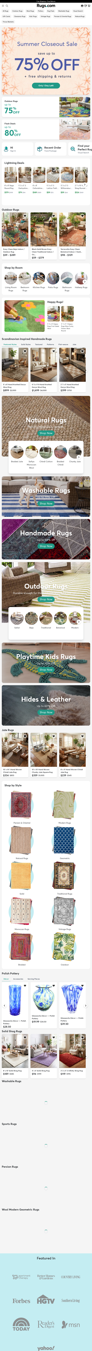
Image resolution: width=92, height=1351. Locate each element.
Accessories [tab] (18, 979)
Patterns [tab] (50, 344)
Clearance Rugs (19, 16)
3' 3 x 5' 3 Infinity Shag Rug (72, 1071)
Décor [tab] (6, 979)
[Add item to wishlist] (25, 216)
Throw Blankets (8, 22)
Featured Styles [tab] (10, 344)
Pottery (40, 11)
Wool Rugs (30, 11)
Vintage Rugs (45, 16)
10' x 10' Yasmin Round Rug (43, 1326)
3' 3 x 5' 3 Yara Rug (68, 1120)
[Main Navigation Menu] (3, 6)
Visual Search (78, 11)
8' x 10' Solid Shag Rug (12, 1071)
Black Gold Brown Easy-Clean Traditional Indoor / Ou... (43, 252)
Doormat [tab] (23, 1341)
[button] (85, 184)
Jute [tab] (74, 344)
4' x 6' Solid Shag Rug (41, 1071)
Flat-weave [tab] (63, 344)
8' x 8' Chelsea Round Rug (14, 1326)
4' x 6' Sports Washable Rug (43, 1170)
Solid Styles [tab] (26, 344)
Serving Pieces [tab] (34, 979)
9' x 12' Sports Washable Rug (15, 1170)
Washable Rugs (63, 11)
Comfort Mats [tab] (9, 1341)
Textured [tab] (38, 344)
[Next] (85, 236)
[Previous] (4, 236)
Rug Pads (50, 11)
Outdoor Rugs (17, 11)
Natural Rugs (79, 16)
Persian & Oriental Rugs (62, 16)
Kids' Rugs (33, 16)
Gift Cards (6, 16)
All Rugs (5, 11)
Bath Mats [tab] (36, 1341)
